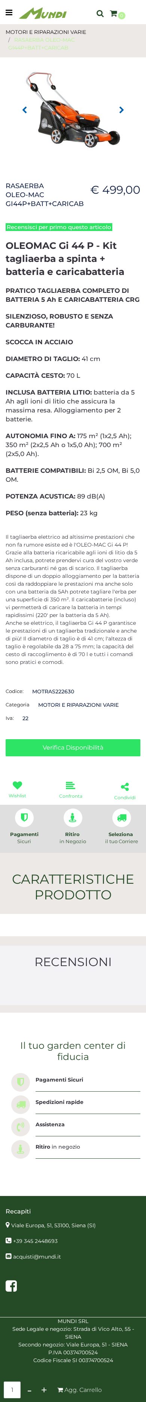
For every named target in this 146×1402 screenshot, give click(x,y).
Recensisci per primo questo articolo (59, 227)
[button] (73, 109)
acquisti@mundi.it (37, 1256)
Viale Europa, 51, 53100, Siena (53, 1225)
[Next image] (121, 110)
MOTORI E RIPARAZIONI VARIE (46, 32)
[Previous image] (24, 110)
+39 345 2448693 (35, 1241)
